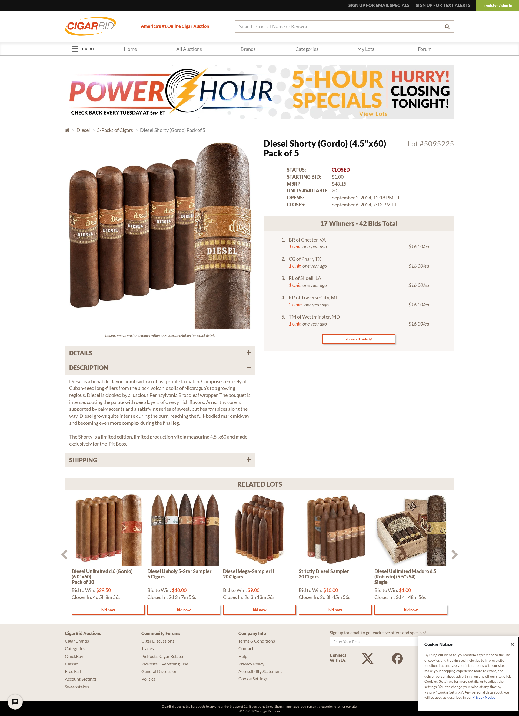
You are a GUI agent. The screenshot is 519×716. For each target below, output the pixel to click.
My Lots (365, 49)
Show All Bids (357, 339)
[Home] (90, 26)
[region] (468, 673)
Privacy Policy (251, 663)
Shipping (83, 460)
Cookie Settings (253, 678)
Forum (425, 49)
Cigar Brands (77, 640)
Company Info (252, 633)
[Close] (512, 644)
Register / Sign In (498, 5)
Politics (148, 678)
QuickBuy (74, 656)
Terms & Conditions (256, 640)
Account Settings (81, 678)
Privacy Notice (484, 697)
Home (130, 49)
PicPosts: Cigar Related (163, 656)
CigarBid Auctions (83, 633)
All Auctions (189, 49)
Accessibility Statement (260, 671)
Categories (306, 49)
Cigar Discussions (157, 640)
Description (88, 367)
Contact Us (249, 648)
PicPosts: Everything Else (164, 663)
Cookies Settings (438, 681)
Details (80, 353)
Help (242, 656)
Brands (248, 49)
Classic (71, 663)
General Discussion (159, 671)
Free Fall (73, 671)
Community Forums (160, 633)
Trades (147, 648)
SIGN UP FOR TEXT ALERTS (443, 5)
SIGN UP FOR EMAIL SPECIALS (379, 5)
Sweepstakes (77, 686)
